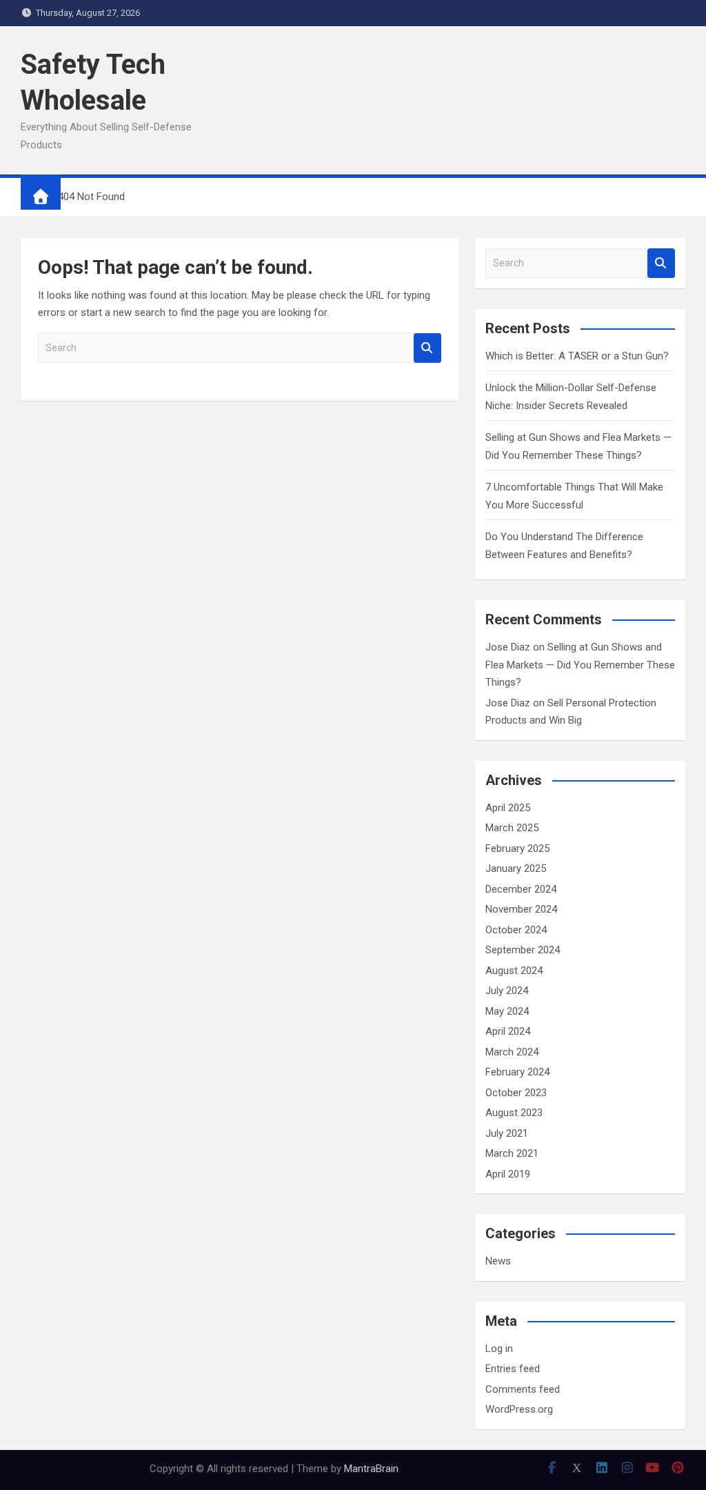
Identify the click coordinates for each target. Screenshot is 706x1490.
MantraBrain (371, 1468)
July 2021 (506, 1133)
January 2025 (515, 868)
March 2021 (511, 1153)
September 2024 (522, 950)
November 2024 (521, 909)
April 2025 (507, 808)
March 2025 (511, 828)
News (498, 1261)
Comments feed (522, 1389)
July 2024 (506, 990)
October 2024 (516, 930)
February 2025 (517, 848)
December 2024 (520, 889)
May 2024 (507, 1011)
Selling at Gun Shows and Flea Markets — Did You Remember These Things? (580, 664)
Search (427, 348)
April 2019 (507, 1174)
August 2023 (514, 1112)
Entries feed (512, 1368)
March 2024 (511, 1052)
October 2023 (516, 1092)
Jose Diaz (507, 647)
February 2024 (517, 1072)
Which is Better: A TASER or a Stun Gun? (577, 356)
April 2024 (507, 1031)
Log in (499, 1348)
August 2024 (514, 970)
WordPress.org (519, 1409)
